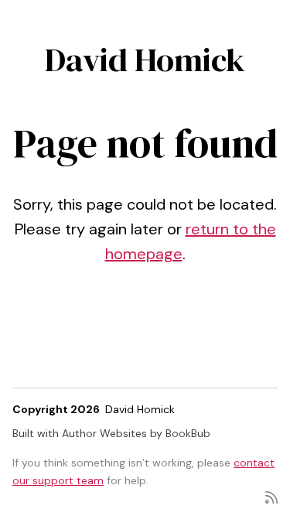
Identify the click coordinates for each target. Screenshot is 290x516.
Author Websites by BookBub (136, 433)
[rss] (271, 496)
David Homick (145, 59)
